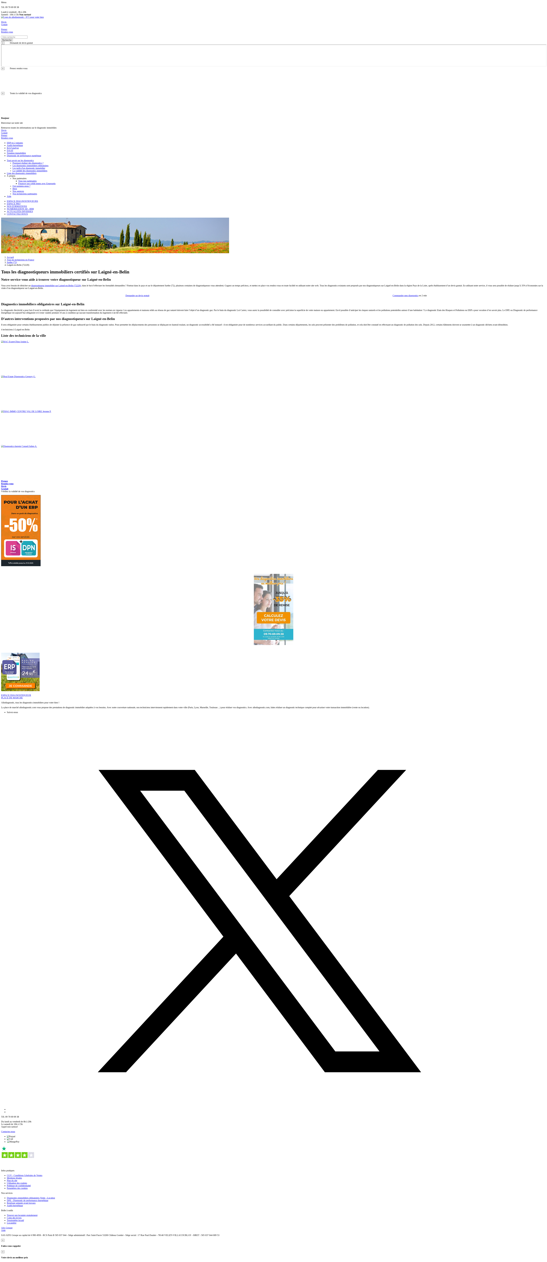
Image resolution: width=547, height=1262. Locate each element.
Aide (3, 1230)
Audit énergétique (15, 1205)
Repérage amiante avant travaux (21, 1203)
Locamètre (11, 1223)
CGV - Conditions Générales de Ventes (24, 1175)
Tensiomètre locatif (15, 1220)
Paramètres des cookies (17, 1188)
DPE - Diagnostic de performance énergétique (27, 1200)
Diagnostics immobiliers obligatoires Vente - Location (31, 1198)
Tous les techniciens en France (20, 260)
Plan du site (12, 1180)
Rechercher (7, 40)
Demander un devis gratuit (137, 295)
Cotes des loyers (14, 1218)
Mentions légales (14, 1178)
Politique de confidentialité (19, 1185)
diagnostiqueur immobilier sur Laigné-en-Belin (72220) (56, 285)
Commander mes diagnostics (405, 295)
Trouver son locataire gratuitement (22, 1215)
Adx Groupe (7, 1228)
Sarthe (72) (12, 262)
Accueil (10, 257)
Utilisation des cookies (17, 1183)
